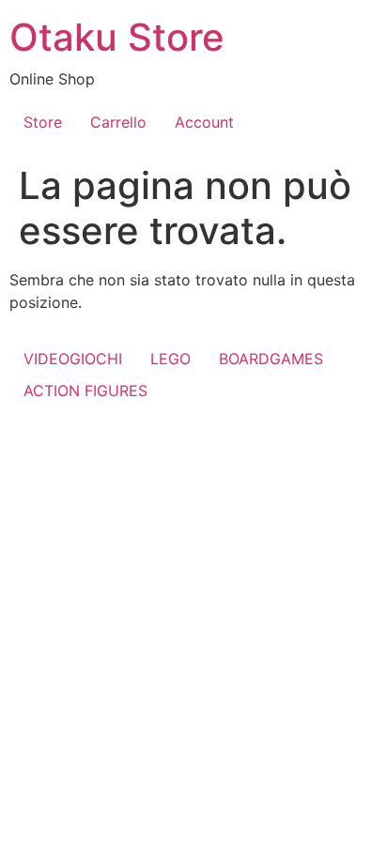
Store (42, 122)
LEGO (170, 358)
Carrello (118, 122)
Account (204, 122)
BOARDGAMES (271, 358)
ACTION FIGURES (85, 390)
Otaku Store (116, 37)
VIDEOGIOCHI (72, 358)
